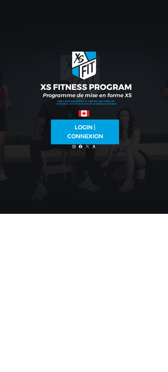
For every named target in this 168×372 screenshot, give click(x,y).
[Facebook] (80, 146)
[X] (87, 146)
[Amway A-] (94, 146)
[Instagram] (74, 146)
